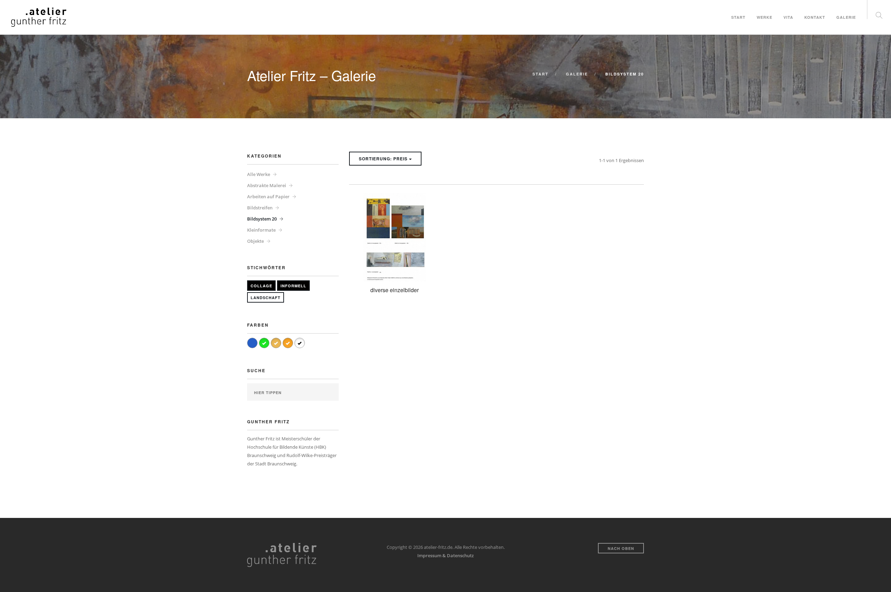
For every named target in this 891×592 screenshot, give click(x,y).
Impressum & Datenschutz (445, 555)
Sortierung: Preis (384, 158)
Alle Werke (258, 174)
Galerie (846, 17)
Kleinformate (261, 230)
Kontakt (814, 17)
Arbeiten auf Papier (268, 196)
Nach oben (621, 548)
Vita (788, 17)
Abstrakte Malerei (266, 185)
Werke (764, 17)
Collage (261, 285)
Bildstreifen (260, 208)
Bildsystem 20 (262, 219)
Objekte (255, 241)
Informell (293, 285)
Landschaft (266, 297)
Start (738, 17)
